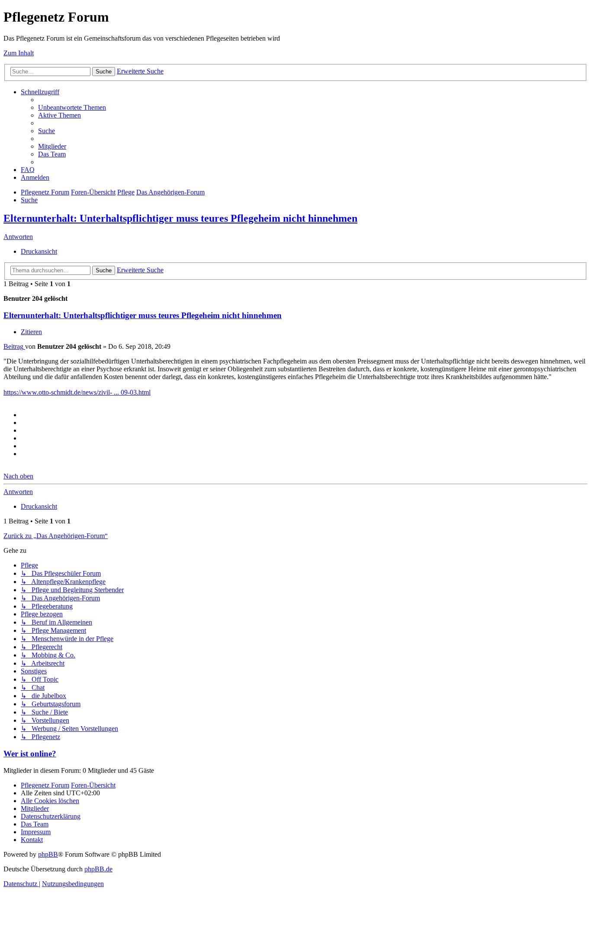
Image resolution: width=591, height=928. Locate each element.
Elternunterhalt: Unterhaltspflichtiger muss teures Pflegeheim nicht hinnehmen (180, 218)
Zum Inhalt (18, 53)
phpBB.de (98, 869)
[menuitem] (72, 107)
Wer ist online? (29, 753)
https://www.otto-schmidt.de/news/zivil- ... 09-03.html (77, 392)
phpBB (48, 854)
